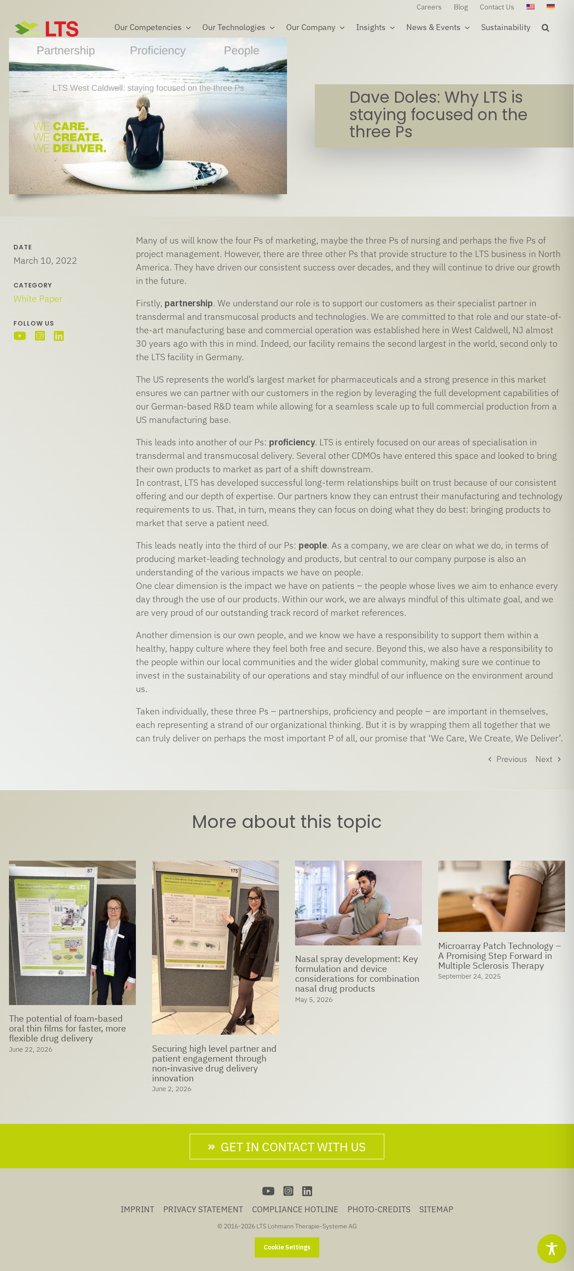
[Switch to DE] (551, 6)
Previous (511, 759)
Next (543, 759)
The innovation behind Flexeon (499, 959)
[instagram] (40, 335)
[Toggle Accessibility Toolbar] (551, 1248)
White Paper (37, 298)
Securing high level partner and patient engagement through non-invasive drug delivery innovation (71, 1063)
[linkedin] (59, 335)
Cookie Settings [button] (287, 1247)
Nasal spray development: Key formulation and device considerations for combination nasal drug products (214, 973)
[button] (545, 27)
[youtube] (19, 335)
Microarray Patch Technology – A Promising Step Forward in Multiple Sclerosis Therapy (356, 955)
